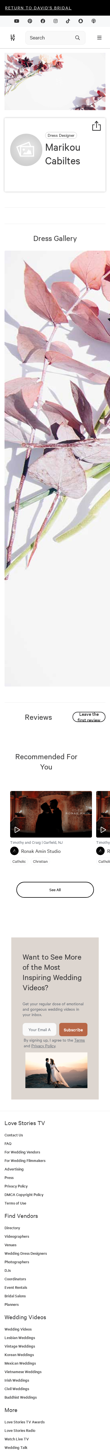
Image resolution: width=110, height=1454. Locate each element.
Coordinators (15, 1278)
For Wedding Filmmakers (25, 1160)
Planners (12, 1304)
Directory (12, 1227)
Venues (10, 1244)
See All (55, 889)
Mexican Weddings (20, 1363)
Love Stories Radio (20, 1430)
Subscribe (73, 1030)
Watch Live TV (17, 1439)
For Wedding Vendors (22, 1152)
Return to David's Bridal (38, 8)
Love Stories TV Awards (25, 1421)
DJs (8, 1270)
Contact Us (14, 1135)
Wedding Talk (16, 1447)
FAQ (8, 1143)
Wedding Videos (18, 1329)
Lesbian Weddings (20, 1337)
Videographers (17, 1236)
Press (9, 1177)
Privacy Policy (43, 1045)
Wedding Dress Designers (26, 1253)
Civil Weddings (17, 1388)
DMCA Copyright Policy (24, 1194)
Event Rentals (16, 1287)
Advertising (14, 1169)
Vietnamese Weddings (23, 1371)
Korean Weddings (19, 1354)
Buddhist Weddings (21, 1397)
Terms (79, 1040)
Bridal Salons (15, 1295)
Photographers (17, 1261)
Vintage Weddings (20, 1346)
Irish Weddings (17, 1380)
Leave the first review (89, 717)
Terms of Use (15, 1203)
